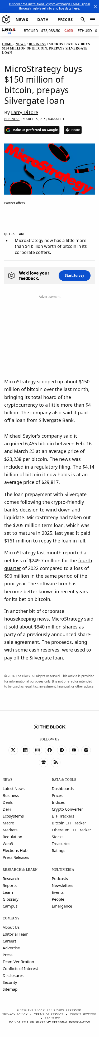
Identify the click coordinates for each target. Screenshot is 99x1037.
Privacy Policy (15, 1014)
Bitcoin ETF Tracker (69, 823)
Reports (10, 885)
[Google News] (43, 762)
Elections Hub (15, 850)
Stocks (57, 836)
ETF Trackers (63, 816)
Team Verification (18, 961)
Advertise (11, 948)
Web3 (8, 843)
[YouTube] (74, 750)
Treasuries (61, 843)
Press (7, 955)
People (58, 899)
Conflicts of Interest (20, 968)
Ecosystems (13, 816)
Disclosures (13, 975)
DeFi (7, 809)
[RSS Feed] (55, 762)
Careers (9, 941)
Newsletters (62, 885)
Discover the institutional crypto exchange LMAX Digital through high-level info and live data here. (49, 6)
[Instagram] (37, 750)
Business (11, 795)
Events (58, 892)
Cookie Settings (83, 1014)
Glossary (10, 899)
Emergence (62, 906)
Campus (10, 906)
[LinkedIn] (25, 750)
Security (10, 982)
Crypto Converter (67, 809)
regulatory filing (52, 467)
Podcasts (60, 878)
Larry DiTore (24, 112)
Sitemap (10, 989)
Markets (10, 830)
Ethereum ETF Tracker (71, 830)
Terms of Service (48, 1014)
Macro (8, 823)
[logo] (6, 19)
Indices (58, 802)
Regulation (12, 836)
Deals (8, 802)
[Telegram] (62, 750)
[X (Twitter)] (13, 750)
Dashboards (63, 788)
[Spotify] (86, 750)
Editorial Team (16, 934)
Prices (57, 795)
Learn (8, 892)
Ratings (58, 850)
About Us (11, 927)
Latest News (14, 788)
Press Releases (16, 857)
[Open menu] (92, 19)
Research (11, 878)
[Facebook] (49, 750)
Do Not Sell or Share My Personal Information (49, 1022)
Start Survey (74, 275)
